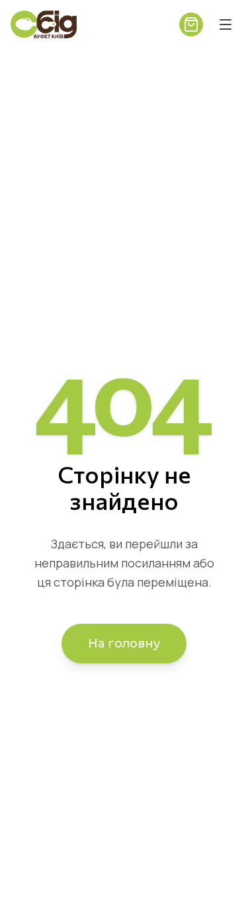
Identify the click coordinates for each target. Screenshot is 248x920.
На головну (124, 643)
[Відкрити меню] (225, 24)
